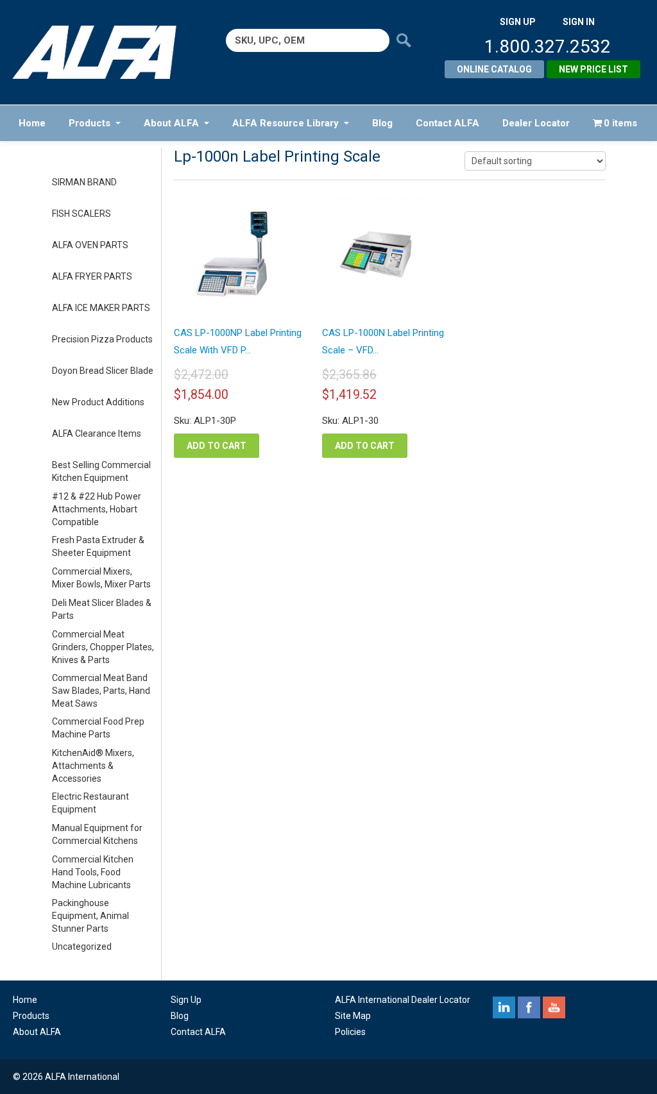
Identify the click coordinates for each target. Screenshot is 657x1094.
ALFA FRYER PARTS (92, 276)
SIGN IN (579, 22)
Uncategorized (82, 946)
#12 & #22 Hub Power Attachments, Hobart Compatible (96, 509)
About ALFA (171, 123)
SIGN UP (518, 22)
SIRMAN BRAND (84, 182)
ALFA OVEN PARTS (90, 245)
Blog (382, 123)
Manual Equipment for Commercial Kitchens (97, 834)
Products (89, 123)
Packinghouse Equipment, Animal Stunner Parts (90, 916)
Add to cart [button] (216, 446)
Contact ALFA (447, 123)
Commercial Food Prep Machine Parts (98, 727)
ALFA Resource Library (285, 123)
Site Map (353, 1016)
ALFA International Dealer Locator (402, 1000)
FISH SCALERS (81, 213)
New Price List (593, 69)
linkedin (504, 1007)
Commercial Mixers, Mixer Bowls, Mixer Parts (101, 577)
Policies (350, 1032)
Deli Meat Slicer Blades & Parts (101, 609)
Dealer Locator (536, 123)
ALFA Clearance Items (96, 433)
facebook (529, 1007)
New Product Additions (98, 402)
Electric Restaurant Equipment (90, 802)
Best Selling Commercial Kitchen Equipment (101, 471)
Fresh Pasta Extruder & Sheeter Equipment (98, 546)
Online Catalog (494, 69)
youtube (554, 1007)
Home (32, 123)
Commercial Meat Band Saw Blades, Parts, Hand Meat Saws (101, 691)
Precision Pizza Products (102, 339)
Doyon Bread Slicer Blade (102, 371)
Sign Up (186, 1000)
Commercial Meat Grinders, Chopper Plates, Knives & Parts (103, 647)
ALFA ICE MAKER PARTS (101, 308)
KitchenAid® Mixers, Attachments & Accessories (93, 766)
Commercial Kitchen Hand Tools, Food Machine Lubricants (92, 872)
